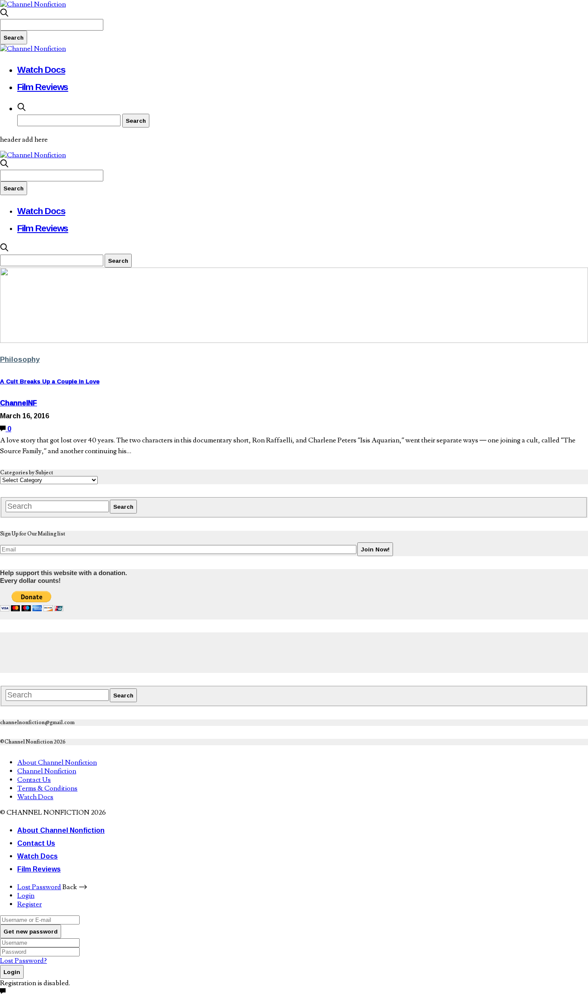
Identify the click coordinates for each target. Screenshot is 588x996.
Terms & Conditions (47, 788)
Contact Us (34, 779)
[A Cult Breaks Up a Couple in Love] (294, 340)
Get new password (30, 931)
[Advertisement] (156, 651)
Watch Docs (41, 69)
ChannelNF (18, 402)
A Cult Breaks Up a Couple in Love (49, 381)
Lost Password (39, 887)
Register (29, 904)
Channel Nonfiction (46, 771)
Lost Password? (23, 960)
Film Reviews (42, 86)
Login (25, 895)
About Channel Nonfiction (57, 762)
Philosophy (20, 359)
